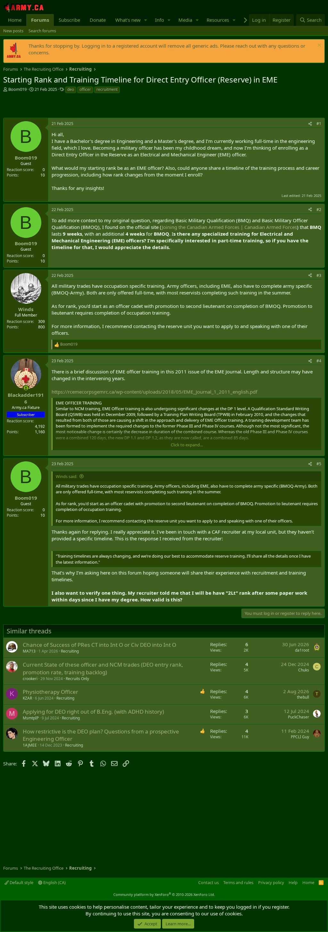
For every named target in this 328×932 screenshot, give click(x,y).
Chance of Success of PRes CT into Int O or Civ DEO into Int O (99, 644)
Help (293, 882)
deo (70, 89)
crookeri (30, 678)
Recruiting (70, 651)
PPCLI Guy (300, 737)
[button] (145, 20)
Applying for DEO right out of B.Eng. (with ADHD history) (93, 711)
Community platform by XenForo (164, 894)
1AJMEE (30, 745)
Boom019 (17, 89)
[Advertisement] (78, 106)
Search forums (42, 31)
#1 (318, 123)
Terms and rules (238, 882)
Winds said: (66, 476)
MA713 (29, 651)
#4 (318, 361)
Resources (218, 20)
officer (85, 89)
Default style (21, 882)
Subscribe (69, 20)
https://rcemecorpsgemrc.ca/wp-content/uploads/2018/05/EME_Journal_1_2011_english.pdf (154, 391)
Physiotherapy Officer (50, 691)
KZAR (27, 698)
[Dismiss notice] (318, 46)
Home (14, 20)
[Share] (310, 124)
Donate (98, 20)
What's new (128, 20)
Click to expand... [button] (187, 445)
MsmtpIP (31, 718)
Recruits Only (77, 678)
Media (185, 20)
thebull (303, 697)
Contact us (208, 882)
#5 (318, 463)
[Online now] (26, 388)
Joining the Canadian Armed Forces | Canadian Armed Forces (229, 227)
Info (159, 20)
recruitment (107, 89)
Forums (40, 20)
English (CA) (54, 882)
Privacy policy (271, 882)
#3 (318, 275)
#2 (318, 209)
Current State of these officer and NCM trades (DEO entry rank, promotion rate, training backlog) (103, 668)
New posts (13, 31)
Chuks (303, 670)
